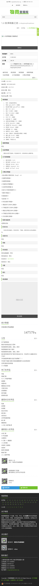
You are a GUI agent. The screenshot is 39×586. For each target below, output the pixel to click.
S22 (9, 259)
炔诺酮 (3, 408)
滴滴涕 (3, 447)
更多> (35, 338)
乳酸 (2, 403)
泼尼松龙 (3, 415)
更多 (33, 77)
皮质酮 (3, 406)
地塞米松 (3, 383)
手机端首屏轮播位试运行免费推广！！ (12, 358)
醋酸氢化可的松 (5, 386)
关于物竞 (6, 580)
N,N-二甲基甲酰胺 (6, 378)
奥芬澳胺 (3, 393)
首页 (18, 28)
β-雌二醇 (3, 433)
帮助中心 (25, 5)
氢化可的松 (4, 411)
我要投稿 (6, 487)
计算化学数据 (26, 75)
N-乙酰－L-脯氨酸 (6, 440)
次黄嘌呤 (3, 438)
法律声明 (13, 580)
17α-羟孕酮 (4, 443)
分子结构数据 (16, 75)
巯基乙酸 (3, 376)
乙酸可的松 (4, 388)
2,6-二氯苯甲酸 (5, 455)
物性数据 (21, 72)
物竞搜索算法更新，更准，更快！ (10, 347)
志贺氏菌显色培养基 (7, 363)
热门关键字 (20, 580)
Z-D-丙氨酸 (4, 365)
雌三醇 (3, 420)
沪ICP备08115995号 (26, 583)
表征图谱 (13, 72)
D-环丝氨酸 (4, 435)
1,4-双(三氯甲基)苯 (6, 425)
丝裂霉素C (4, 390)
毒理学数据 (30, 72)
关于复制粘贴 (5, 342)
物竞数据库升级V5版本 (7, 349)
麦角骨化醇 (4, 395)
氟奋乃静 (3, 452)
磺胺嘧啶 (3, 423)
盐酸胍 (3, 381)
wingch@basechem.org (16, 1)
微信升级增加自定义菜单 (8, 344)
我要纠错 (24, 487)
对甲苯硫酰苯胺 (5, 418)
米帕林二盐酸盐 (5, 445)
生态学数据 (6, 75)
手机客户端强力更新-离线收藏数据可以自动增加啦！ (16, 361)
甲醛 (2, 374)
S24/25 (12, 259)
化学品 (23, 28)
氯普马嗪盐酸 (5, 450)
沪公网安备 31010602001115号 (11, 583)
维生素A (3, 413)
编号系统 (5, 72)
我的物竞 (18, 5)
